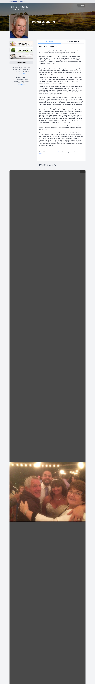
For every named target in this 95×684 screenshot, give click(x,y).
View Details (21, 73)
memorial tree (58, 152)
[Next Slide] (83, 492)
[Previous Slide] (12, 492)
